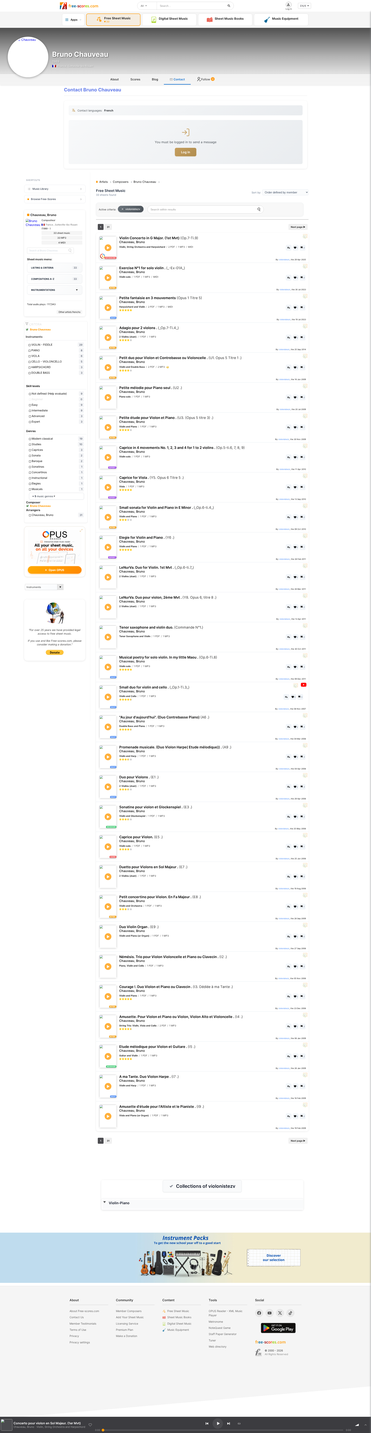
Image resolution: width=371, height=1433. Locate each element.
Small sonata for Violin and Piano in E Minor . (166, 509)
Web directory (217, 1346)
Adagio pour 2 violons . (149, 330)
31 (108, 227)
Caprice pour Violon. (141, 839)
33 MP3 (61, 237)
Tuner (212, 1340)
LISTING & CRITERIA (54, 267)
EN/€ (303, 5)
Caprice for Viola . (151, 479)
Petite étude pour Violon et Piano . (166, 420)
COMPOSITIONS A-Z (54, 278)
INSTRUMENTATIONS (43, 289)
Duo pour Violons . (139, 779)
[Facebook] (259, 1313)
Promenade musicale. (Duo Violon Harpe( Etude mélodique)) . (175, 749)
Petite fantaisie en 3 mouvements (160, 300)
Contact (179, 79)
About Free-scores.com (84, 1311)
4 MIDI (62, 242)
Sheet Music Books (179, 1317)
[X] (280, 1313)
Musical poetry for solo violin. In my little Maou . (168, 659)
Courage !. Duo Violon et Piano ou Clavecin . (176, 989)
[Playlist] (365, 1425)
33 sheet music (62, 232)
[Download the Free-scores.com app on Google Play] (278, 1328)
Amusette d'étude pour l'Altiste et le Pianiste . (161, 1108)
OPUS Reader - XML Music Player (226, 1313)
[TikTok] (290, 1313)
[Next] (228, 1423)
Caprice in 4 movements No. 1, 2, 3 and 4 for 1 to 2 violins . (182, 450)
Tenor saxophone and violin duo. (161, 629)
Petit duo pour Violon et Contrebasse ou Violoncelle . (180, 360)
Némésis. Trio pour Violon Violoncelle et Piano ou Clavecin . (173, 959)
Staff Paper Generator (223, 1334)
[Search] (70, 251)
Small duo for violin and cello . (154, 689)
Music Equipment (178, 1329)
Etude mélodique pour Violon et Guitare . (157, 1049)
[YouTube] (269, 1313)
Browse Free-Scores (43, 199)
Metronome (216, 1321)
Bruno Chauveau (40, 329)
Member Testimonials (83, 1323)
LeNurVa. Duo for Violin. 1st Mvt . (156, 569)
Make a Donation (126, 1336)
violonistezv (132, 209)
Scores (135, 79)
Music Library (40, 188)
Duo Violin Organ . (139, 929)
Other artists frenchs (69, 312)
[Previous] (207, 1423)
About (114, 79)
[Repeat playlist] (239, 1423)
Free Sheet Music (178, 1311)
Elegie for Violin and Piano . (146, 539)
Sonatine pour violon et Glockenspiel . (155, 809)
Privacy (74, 1336)
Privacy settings (80, 1342)
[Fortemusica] (258, 1352)
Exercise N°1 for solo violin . (152, 270)
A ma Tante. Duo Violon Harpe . (149, 1078)
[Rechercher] (229, 6)
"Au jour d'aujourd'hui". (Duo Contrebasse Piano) (164, 719)
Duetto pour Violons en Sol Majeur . (153, 869)
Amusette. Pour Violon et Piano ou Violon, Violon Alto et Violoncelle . (181, 1019)
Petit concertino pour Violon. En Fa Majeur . (160, 899)
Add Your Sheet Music (130, 1317)
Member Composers (128, 1311)
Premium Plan (124, 1329)
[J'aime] (90, 1425)
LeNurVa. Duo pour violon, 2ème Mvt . (168, 599)
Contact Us (77, 1317)
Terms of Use (78, 1329)
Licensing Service (127, 1323)
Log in (185, 152)
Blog (155, 79)
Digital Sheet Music (179, 1323)
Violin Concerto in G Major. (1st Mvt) (158, 240)
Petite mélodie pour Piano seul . (150, 390)
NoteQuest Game (220, 1327)
